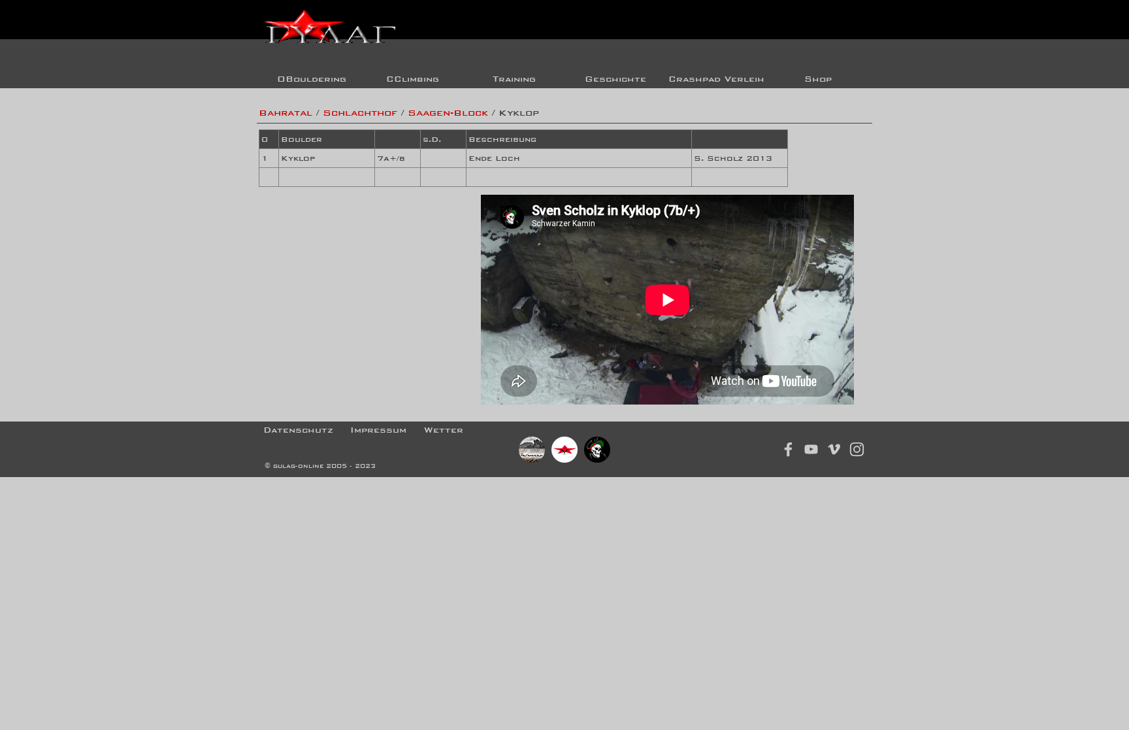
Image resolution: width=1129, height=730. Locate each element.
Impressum (378, 430)
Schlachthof (360, 112)
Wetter (443, 430)
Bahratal (285, 112)
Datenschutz (298, 430)
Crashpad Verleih (716, 79)
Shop (818, 79)
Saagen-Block (448, 112)
